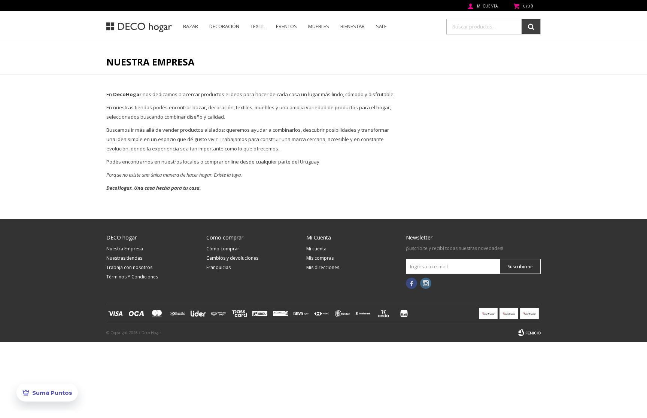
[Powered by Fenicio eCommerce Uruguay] (529, 332)
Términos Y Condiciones (132, 277)
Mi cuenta (316, 248)
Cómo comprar (222, 248)
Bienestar (352, 26)
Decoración (224, 26)
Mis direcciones (322, 267)
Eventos (286, 26)
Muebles (318, 26)
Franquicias (218, 267)
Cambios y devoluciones (232, 258)
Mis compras (320, 258)
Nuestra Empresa (124, 248)
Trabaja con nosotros (129, 267)
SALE (381, 26)
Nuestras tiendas (124, 258)
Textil (257, 26)
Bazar (190, 26)
